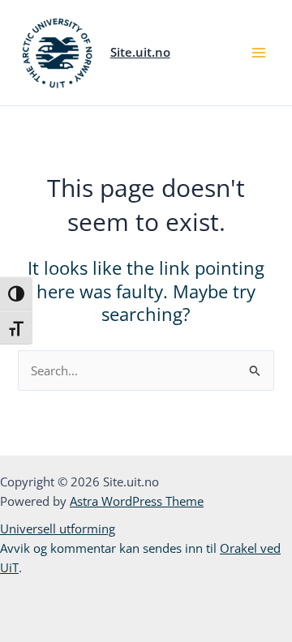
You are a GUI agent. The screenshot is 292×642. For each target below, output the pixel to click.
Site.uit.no (140, 52)
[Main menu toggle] (259, 53)
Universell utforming (57, 528)
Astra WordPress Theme (137, 501)
